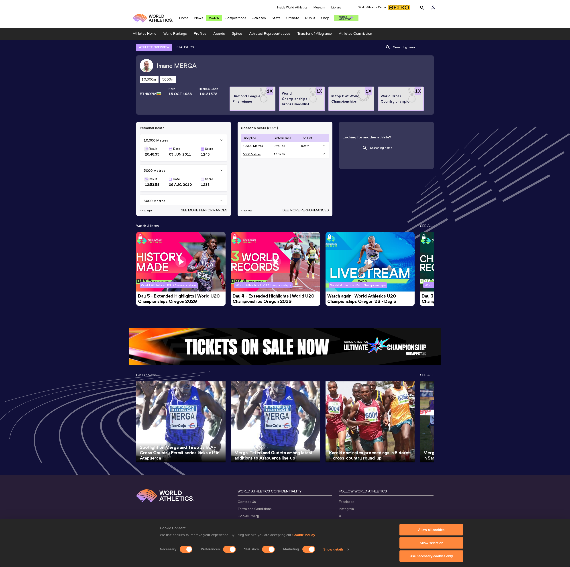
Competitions (235, 18)
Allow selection (431, 543)
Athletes (259, 18)
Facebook (346, 502)
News (198, 18)
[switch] (229, 549)
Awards (219, 33)
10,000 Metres (253, 146)
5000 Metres (252, 154)
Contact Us (247, 502)
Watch (214, 18)
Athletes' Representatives (269, 33)
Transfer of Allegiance (314, 33)
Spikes (237, 33)
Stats (276, 18)
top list (306, 138)
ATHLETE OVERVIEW (154, 47)
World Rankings (175, 33)
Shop (325, 18)
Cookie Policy (303, 535)
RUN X (310, 18)
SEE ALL (427, 226)
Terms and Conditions (255, 509)
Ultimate (292, 18)
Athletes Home (144, 33)
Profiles (200, 33)
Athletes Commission (355, 33)
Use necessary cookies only (431, 556)
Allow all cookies (431, 530)
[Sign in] (433, 7)
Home (183, 18)
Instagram (346, 509)
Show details (333, 549)
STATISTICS (185, 47)
